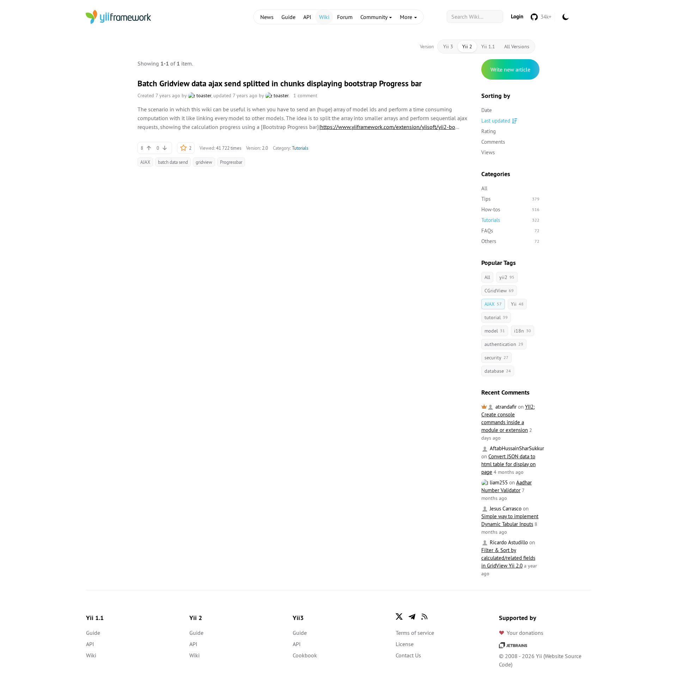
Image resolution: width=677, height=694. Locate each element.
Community (374, 16)
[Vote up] (149, 148)
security (496, 357)
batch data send (173, 162)
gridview (204, 162)
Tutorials (300, 148)
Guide (288, 16)
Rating (488, 131)
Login (517, 16)
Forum (345, 16)
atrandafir (505, 406)
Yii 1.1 (488, 46)
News (267, 16)
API (307, 16)
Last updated (495, 120)
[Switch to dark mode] (566, 17)
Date (486, 110)
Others (510, 241)
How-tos (510, 209)
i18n (522, 331)
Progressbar (231, 162)
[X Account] (399, 616)
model (494, 331)
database (497, 371)
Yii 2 (467, 46)
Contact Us (408, 655)
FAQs (510, 230)
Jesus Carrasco (505, 508)
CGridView (499, 290)
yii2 (506, 277)
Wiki (324, 16)
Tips (510, 199)
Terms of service (415, 632)
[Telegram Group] (411, 616)
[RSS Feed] (424, 616)
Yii (517, 304)
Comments (493, 141)
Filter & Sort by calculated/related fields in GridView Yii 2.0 (508, 558)
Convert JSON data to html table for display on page (508, 464)
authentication (503, 344)
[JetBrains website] (513, 644)
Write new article (510, 69)
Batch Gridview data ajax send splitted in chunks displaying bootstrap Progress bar (280, 83)
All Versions (516, 46)
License (405, 643)
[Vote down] (164, 148)
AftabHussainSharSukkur (516, 448)
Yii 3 (448, 46)
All (484, 188)
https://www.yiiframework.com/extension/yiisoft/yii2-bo (387, 126)
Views (488, 152)
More (407, 16)
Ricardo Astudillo (508, 542)
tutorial (496, 317)
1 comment (305, 95)
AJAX (145, 162)
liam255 (498, 482)
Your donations (525, 632)
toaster (203, 95)
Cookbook (305, 655)
